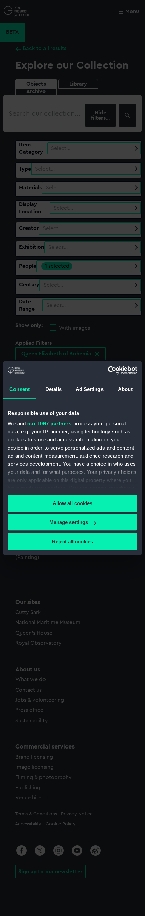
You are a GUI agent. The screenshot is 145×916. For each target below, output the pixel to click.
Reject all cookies (72, 541)
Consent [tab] (19, 389)
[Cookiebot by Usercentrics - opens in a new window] (107, 370)
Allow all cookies (72, 503)
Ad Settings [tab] (90, 389)
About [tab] (125, 389)
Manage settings (68, 522)
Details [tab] (53, 389)
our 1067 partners (49, 423)
